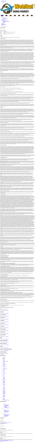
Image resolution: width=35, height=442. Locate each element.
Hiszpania (4, 373)
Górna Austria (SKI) (6, 405)
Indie (3, 374)
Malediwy (4, 380)
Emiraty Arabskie (5, 368)
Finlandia (4, 369)
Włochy (4, 399)
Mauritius (4, 382)
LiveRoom (1, 441)
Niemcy (4, 384)
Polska (4, 387)
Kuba (3, 379)
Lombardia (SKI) (6, 415)
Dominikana (4, 366)
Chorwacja (4, 363)
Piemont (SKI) (6, 416)
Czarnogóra (4, 364)
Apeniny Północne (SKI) (7, 414)
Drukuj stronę (7, 310)
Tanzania (4, 395)
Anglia (4, 358)
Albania (4, 357)
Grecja (4, 371)
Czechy (4, 365)
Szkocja (4, 392)
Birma (3, 360)
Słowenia (4, 391)
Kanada (4, 377)
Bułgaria (4, 361)
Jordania (4, 376)
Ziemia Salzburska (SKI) (7, 407)
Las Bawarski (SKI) (6, 411)
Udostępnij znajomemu (2, 310)
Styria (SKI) (5, 406)
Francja (4, 370)
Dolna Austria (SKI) (6, 404)
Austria (4, 359)
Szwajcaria (4, 393)
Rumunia (4, 389)
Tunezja (4, 396)
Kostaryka (4, 378)
